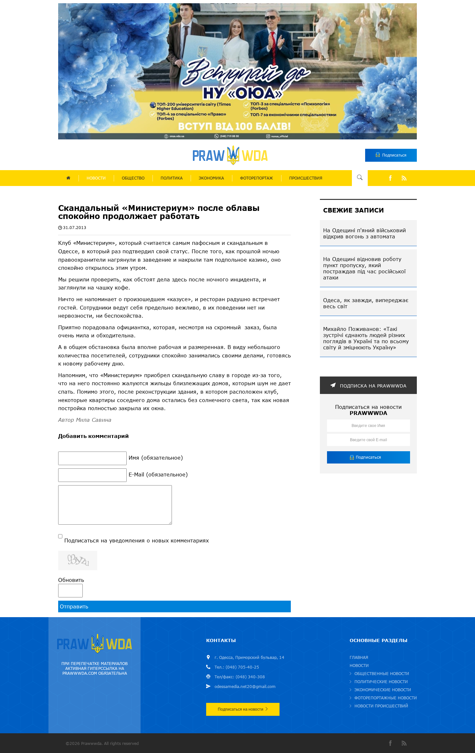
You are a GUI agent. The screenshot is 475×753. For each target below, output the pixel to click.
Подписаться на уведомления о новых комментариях (136, 540)
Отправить (74, 606)
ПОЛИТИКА (172, 178)
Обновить (71, 580)
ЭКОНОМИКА (211, 178)
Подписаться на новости (240, 709)
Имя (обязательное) (156, 457)
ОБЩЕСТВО (133, 178)
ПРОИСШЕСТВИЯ (305, 178)
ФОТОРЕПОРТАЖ (256, 178)
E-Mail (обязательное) (158, 474)
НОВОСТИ (96, 178)
